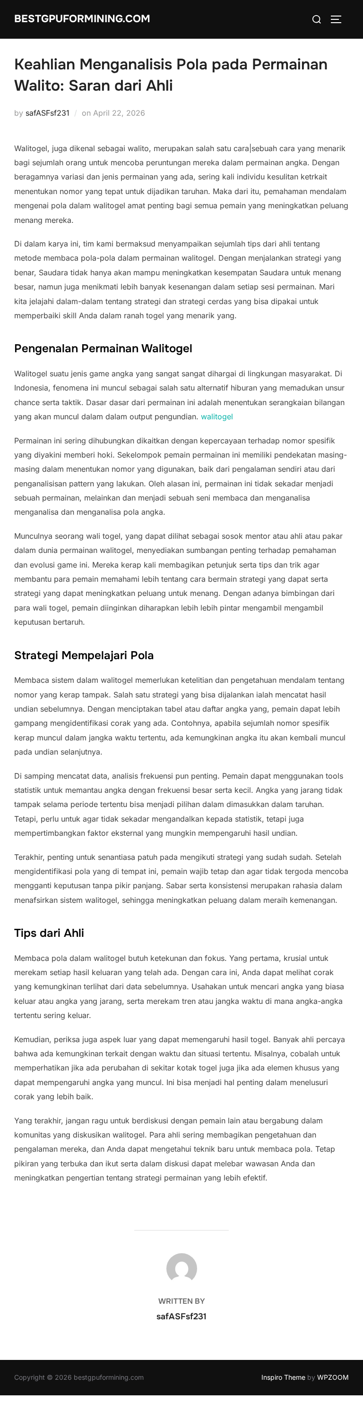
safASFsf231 (47, 113)
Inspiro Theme (283, 1377)
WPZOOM (333, 1377)
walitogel (217, 416)
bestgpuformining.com (82, 18)
